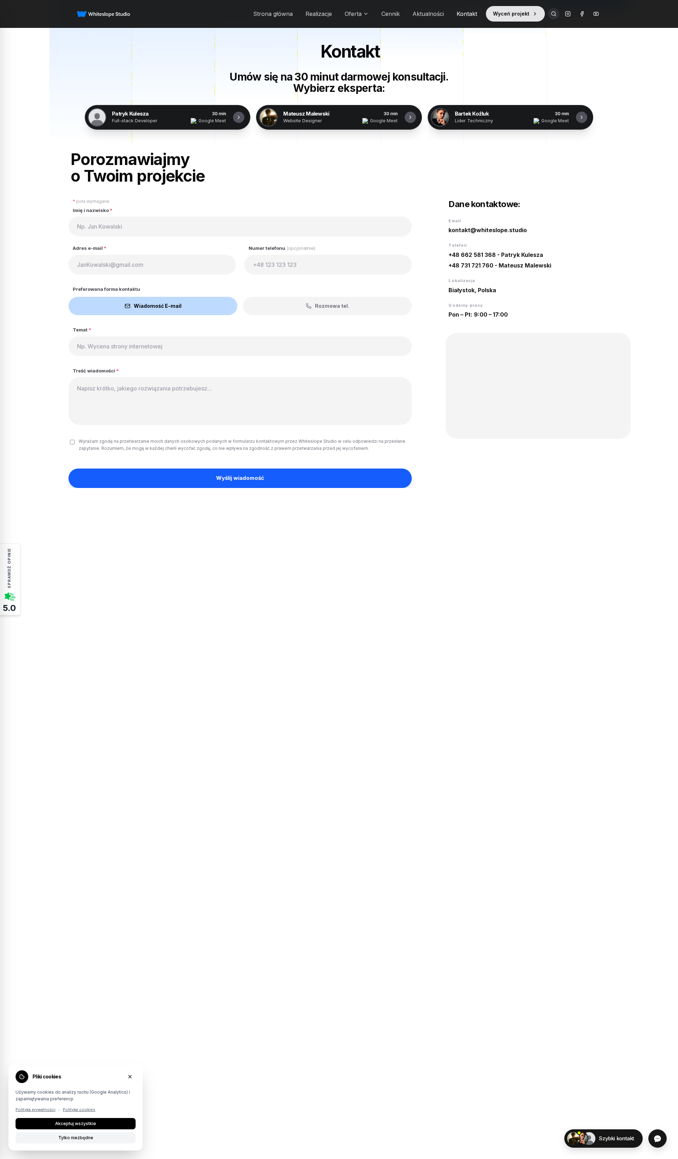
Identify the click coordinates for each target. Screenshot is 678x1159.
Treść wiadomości (96, 370)
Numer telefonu (282, 248)
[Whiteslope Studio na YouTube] (596, 13)
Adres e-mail (89, 248)
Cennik (390, 13)
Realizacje (318, 13)
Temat (82, 330)
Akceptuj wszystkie (75, 1123)
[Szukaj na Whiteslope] (553, 13)
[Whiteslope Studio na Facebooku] (582, 13)
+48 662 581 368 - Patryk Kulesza (495, 254)
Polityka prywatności (35, 1109)
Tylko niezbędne (75, 1137)
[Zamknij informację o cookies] (130, 1076)
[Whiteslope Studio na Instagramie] (567, 13)
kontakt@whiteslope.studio (487, 230)
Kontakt (467, 13)
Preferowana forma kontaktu (106, 289)
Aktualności (428, 13)
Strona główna (273, 13)
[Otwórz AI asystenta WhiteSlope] (657, 1138)
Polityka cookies (79, 1109)
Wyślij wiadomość (240, 478)
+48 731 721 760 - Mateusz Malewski (499, 265)
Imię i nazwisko (92, 210)
